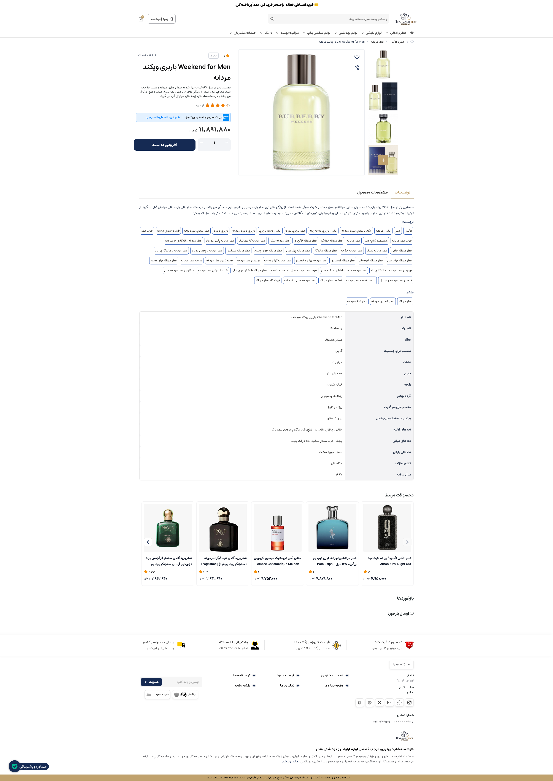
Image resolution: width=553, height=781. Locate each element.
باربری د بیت (220, 230)
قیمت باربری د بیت (168, 230)
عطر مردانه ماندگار (325, 250)
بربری (213, 55)
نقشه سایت (242, 685)
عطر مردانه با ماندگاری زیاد (171, 250)
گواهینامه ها (241, 675)
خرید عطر (147, 230)
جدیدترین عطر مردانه (219, 260)
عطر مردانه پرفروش (298, 250)
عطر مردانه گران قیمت (277, 260)
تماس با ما (287, 685)
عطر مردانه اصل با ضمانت (300, 280)
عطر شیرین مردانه (382, 301)
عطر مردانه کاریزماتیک (251, 240)
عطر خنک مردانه (357, 301)
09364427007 (404, 722)
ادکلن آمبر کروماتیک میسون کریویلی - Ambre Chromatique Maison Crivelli (278, 560)
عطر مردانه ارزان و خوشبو (311, 260)
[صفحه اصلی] (412, 41)
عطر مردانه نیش (280, 240)
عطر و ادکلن (398, 33)
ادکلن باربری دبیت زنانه (323, 230)
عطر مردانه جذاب (351, 250)
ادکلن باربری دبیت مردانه (356, 230)
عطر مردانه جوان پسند (268, 250)
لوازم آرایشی (374, 33)
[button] (148, 542)
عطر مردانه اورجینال (371, 260)
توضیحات (402, 192)
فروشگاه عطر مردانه (268, 280)
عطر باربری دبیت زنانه (196, 230)
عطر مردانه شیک (377, 250)
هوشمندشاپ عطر (376, 240)
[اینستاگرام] (409, 702)
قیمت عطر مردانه (191, 260)
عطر (397, 230)
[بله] (369, 702)
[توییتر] (379, 702)
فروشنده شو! (285, 675)
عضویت (154, 682)
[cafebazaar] (185, 694)
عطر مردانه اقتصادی (343, 260)
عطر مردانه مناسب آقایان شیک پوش (344, 270)
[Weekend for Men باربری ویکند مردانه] (405, 736)
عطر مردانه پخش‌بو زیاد (220, 240)
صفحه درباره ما (333, 685)
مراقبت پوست (289, 33)
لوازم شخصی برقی (318, 33)
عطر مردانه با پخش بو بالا (207, 250)
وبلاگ (268, 33)
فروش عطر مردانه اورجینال (396, 280)
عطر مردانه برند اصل (399, 260)
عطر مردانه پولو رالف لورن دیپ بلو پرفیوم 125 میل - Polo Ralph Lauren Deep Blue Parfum (334, 560)
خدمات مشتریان (245, 33)
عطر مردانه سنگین (238, 250)
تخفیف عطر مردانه (331, 280)
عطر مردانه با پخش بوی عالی (249, 270)
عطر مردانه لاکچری (305, 240)
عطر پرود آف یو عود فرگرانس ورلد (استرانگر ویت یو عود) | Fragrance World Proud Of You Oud (224, 560)
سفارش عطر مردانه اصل (179, 270)
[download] (157, 694)
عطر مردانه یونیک (332, 240)
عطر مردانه (377, 41)
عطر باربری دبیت (295, 230)
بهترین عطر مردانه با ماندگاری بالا (391, 270)
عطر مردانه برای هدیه (164, 260)
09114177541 (381, 722)
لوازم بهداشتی (348, 33)
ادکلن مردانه (383, 230)
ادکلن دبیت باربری (270, 230)
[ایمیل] (389, 702)
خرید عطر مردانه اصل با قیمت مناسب (294, 270)
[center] (272, 18)
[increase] (227, 142)
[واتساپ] (399, 702)
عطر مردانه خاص (401, 250)
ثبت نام (155, 19)
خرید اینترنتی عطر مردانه (213, 270)
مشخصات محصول (372, 192)
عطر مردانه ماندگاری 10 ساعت (183, 240)
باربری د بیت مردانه (243, 230)
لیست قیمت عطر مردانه (360, 280)
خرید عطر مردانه (402, 240)
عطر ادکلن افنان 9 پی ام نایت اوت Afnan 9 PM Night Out (389, 560)
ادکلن (408, 230)
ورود (165, 19)
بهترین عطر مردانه (248, 260)
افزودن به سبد (164, 144)
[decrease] (201, 142)
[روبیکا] (359, 702)
